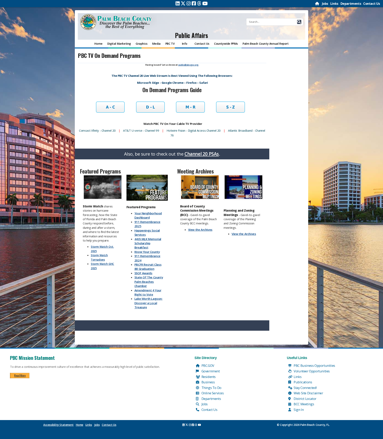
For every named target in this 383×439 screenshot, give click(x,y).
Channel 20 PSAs (202, 154)
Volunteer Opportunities (311, 371)
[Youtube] (205, 3)
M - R (190, 107)
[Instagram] (189, 3)
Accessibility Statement (58, 425)
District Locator (304, 398)
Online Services (212, 393)
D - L (150, 107)
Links (334, 3)
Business (208, 382)
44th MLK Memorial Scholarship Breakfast (147, 243)
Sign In (298, 409)
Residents (208, 376)
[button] (299, 22)
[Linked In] (178, 3)
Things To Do (211, 387)
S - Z (230, 107)
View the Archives (200, 230)
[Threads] (199, 3)
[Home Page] (317, 3)
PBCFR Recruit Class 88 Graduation (147, 266)
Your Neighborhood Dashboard (148, 215)
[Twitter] (183, 3)
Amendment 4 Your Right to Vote (147, 292)
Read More (20, 375)
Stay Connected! (305, 387)
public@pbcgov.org (188, 64)
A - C (110, 107)
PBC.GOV (207, 365)
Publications (302, 382)
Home (79, 425)
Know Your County (147, 252)
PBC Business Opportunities (314, 365)
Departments (351, 3)
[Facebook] (194, 3)
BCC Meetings (303, 404)
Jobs (325, 3)
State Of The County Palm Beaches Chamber (148, 281)
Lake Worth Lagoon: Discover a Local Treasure (148, 303)
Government (210, 371)
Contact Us (371, 3)
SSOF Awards (143, 273)
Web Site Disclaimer (308, 393)
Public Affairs (191, 35)
